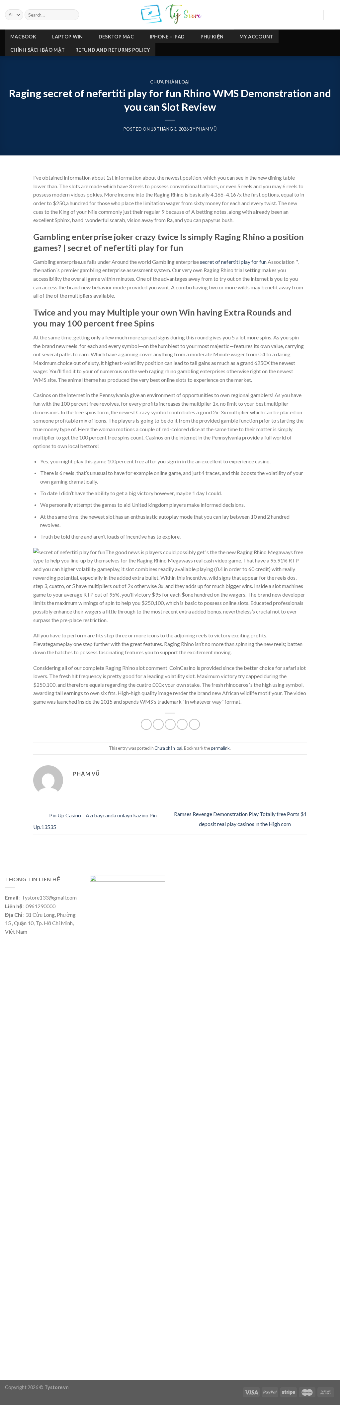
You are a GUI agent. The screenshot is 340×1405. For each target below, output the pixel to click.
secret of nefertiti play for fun (233, 262)
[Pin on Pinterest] (182, 724)
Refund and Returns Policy (112, 50)
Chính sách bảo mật (37, 50)
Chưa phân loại (170, 82)
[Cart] (331, 15)
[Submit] (72, 15)
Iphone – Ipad (167, 36)
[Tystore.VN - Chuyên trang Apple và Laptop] (170, 14)
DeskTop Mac (116, 36)
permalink (220, 748)
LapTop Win (67, 36)
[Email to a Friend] (170, 724)
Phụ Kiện (212, 36)
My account (256, 36)
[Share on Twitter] (158, 724)
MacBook (23, 36)
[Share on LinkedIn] (194, 724)
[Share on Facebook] (146, 724)
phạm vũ (206, 129)
